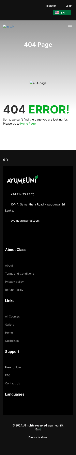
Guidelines (12, 340)
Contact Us (12, 383)
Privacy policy (14, 281)
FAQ (8, 375)
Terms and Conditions (19, 273)
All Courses (12, 316)
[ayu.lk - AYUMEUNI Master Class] (16, 26)
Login (68, 5)
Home (9, 332)
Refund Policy (14, 289)
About (9, 265)
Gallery (9, 324)
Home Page (28, 123)
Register (50, 5)
